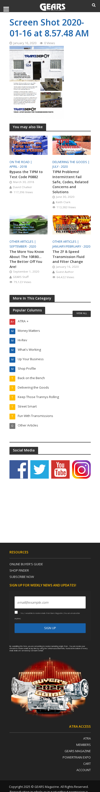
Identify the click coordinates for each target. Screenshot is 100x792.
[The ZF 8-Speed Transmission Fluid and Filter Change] (71, 224)
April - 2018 (18, 167)
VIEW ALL (81, 313)
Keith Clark (63, 202)
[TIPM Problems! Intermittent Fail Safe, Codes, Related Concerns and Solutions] (71, 144)
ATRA (87, 738)
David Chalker (22, 187)
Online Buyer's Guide (26, 564)
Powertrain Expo (77, 757)
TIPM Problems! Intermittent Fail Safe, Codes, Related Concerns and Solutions (70, 181)
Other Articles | (23, 242)
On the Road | (21, 162)
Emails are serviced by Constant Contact (28, 650)
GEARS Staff (21, 277)
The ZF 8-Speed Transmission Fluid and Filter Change (68, 256)
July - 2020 (60, 167)
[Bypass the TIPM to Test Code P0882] (28, 144)
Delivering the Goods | (71, 162)
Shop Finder (19, 570)
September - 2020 (22, 246)
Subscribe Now (21, 577)
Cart (87, 763)
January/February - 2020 (71, 246)
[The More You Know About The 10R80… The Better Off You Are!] (28, 224)
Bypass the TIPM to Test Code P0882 (26, 174)
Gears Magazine (78, 751)
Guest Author (65, 272)
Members (83, 744)
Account (83, 770)
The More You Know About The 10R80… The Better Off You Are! (26, 259)
